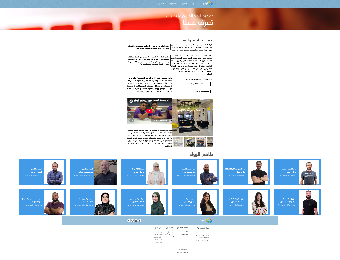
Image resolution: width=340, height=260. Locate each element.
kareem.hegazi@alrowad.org (186, 175)
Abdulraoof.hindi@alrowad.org (287, 205)
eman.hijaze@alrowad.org (136, 205)
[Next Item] (210, 117)
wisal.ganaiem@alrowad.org (135, 175)
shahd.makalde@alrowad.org (84, 205)
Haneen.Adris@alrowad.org (186, 205)
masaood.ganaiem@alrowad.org (83, 175)
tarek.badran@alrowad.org (237, 175)
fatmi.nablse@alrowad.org (238, 205)
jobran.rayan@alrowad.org (288, 175)
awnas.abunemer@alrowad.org (32, 175)
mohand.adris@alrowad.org (33, 205)
